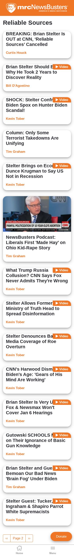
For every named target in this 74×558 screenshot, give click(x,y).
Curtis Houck (16, 53)
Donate (61, 536)
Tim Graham (15, 152)
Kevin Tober (15, 119)
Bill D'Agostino (18, 86)
